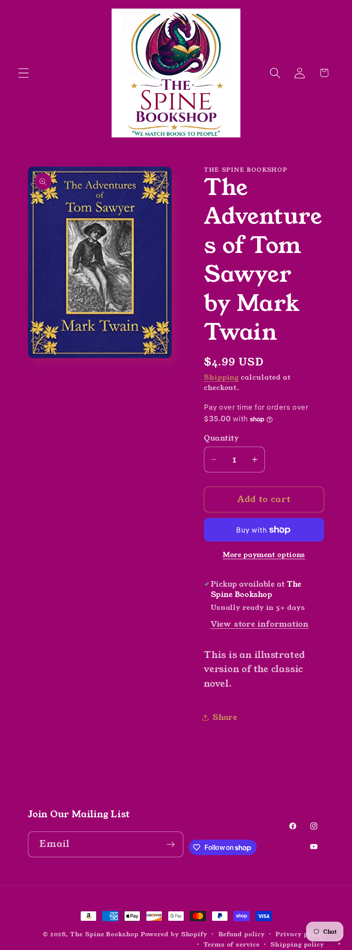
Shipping (221, 377)
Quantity (221, 438)
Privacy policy (300, 934)
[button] (23, 73)
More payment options (264, 555)
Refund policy (241, 934)
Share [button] (224, 717)
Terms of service (231, 944)
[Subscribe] (170, 844)
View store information (260, 624)
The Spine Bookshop (104, 934)
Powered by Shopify (174, 934)
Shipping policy (297, 944)
